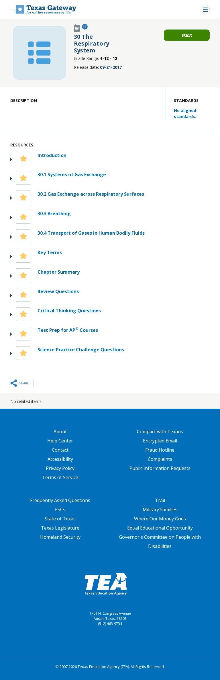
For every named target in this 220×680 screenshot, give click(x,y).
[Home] (43, 9)
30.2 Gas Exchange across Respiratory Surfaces (91, 194)
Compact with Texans (160, 431)
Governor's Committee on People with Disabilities (160, 541)
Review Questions (58, 291)
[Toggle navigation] (205, 9)
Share (24, 383)
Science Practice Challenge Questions (81, 349)
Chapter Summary (59, 272)
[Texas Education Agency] (105, 584)
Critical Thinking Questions (69, 310)
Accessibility (60, 459)
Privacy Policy (60, 468)
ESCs (60, 509)
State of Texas (60, 519)
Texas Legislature (60, 528)
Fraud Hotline (159, 450)
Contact (60, 450)
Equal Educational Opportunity (160, 528)
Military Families (160, 509)
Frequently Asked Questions (60, 500)
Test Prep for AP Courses (68, 330)
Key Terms (50, 252)
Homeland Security (60, 537)
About (60, 431)
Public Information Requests (159, 468)
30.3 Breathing (54, 213)
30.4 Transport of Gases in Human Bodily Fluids (91, 233)
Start (187, 35)
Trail (160, 500)
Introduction (52, 155)
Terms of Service (60, 477)
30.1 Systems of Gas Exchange (72, 174)
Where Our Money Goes (160, 519)
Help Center (60, 441)
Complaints (160, 459)
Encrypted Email (160, 441)
